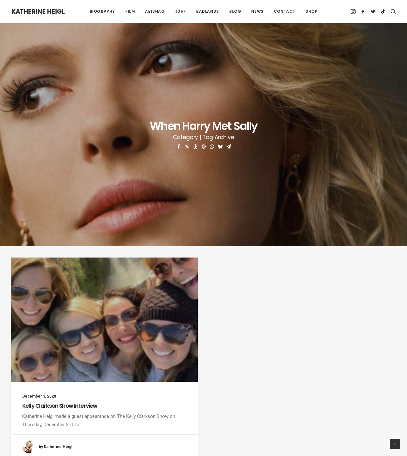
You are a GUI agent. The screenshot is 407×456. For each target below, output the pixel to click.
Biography (102, 11)
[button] (354, 11)
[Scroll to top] (395, 443)
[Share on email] (228, 147)
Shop (311, 11)
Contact (284, 11)
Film (130, 11)
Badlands (207, 11)
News (257, 11)
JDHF (180, 11)
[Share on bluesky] (220, 147)
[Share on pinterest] (203, 147)
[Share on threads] (195, 147)
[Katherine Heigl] (38, 11)
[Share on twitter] (187, 147)
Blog (235, 11)
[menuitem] (102, 11)
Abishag (155, 11)
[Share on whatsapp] (212, 147)
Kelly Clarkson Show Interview (59, 406)
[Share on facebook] (179, 147)
